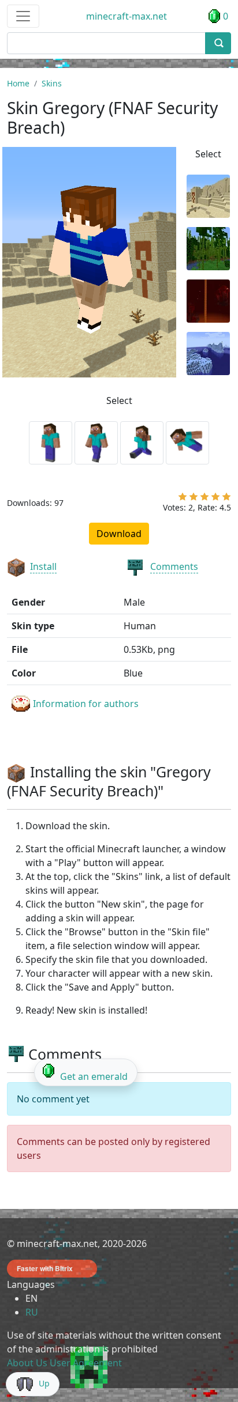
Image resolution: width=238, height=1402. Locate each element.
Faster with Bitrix (45, 1268)
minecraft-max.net (126, 16)
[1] (182, 499)
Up (44, 1383)
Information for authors (86, 703)
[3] (204, 499)
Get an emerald (94, 1076)
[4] (215, 499)
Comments (174, 566)
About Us (27, 1362)
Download (119, 533)
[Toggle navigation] (23, 16)
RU (31, 1312)
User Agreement (86, 1362)
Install (43, 566)
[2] (193, 499)
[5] (226, 499)
